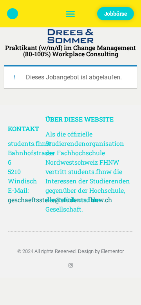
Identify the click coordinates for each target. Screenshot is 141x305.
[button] (70, 13)
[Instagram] (70, 265)
